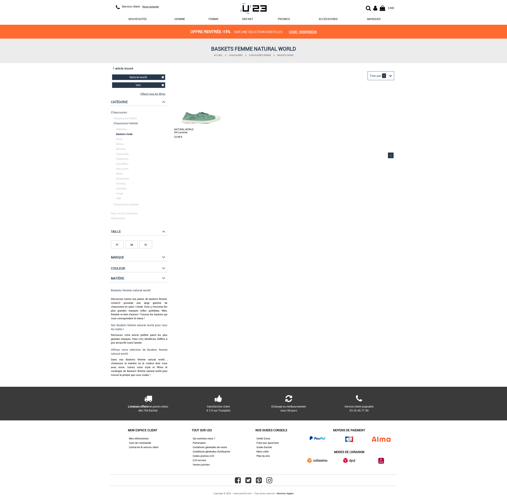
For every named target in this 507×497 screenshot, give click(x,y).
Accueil (218, 55)
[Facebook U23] (238, 482)
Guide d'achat (264, 447)
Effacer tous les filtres (152, 94)
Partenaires (199, 443)
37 (117, 244)
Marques (374, 19)
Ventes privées (201, 464)
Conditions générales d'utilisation (211, 451)
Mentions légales (285, 493)
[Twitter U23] (248, 482)
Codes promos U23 (203, 456)
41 (145, 244)
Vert (138, 85)
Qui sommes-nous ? (204, 438)
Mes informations (139, 438)
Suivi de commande (140, 443)
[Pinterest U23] (259, 482)
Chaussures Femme (260, 55)
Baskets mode (285, 55)
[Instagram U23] (269, 482)
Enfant (247, 19)
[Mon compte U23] (375, 8)
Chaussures (236, 55)
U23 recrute (199, 460)
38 (131, 244)
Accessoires (328, 19)
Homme (179, 19)
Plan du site (263, 456)
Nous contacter (150, 6)
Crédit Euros (263, 438)
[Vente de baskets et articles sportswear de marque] (253, 9)
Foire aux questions (267, 443)
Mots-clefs (262, 451)
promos (284, 19)
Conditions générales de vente (210, 447)
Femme (213, 19)
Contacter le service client (144, 447)
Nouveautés (138, 19)
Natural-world (138, 77)
